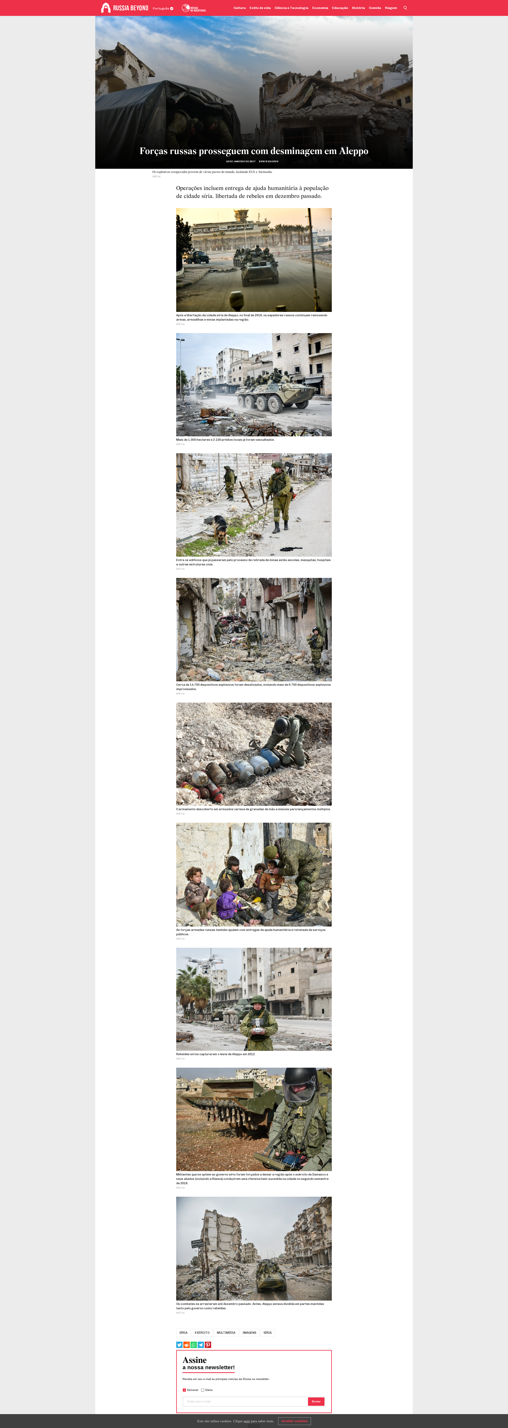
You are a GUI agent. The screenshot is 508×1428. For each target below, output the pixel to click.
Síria (268, 1332)
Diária (209, 1389)
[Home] (106, 8)
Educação (340, 8)
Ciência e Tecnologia (291, 8)
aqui (247, 1421)
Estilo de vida (260, 8)
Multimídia (226, 1332)
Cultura (240, 8)
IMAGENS (249, 1332)
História (358, 8)
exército (202, 1332)
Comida (375, 8)
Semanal (192, 1389)
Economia (320, 8)
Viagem (391, 8)
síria (183, 1332)
